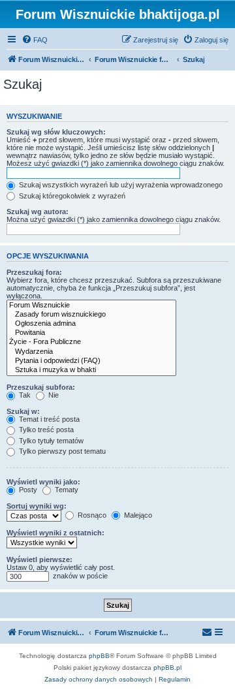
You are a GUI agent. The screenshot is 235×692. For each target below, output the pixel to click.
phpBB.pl (167, 667)
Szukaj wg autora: (38, 211)
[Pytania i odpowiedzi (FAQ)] (91, 361)
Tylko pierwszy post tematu (61, 451)
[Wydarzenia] (91, 351)
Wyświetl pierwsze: (39, 559)
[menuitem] (35, 40)
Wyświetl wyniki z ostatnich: (55, 533)
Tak (24, 395)
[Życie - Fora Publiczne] (91, 342)
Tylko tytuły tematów (50, 441)
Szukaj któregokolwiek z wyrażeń (71, 196)
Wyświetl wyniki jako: (43, 482)
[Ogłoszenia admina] (91, 323)
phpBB (99, 655)
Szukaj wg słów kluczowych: (56, 132)
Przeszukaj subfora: (41, 387)
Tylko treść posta (45, 429)
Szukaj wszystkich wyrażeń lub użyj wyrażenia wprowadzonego (120, 185)
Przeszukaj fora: (34, 272)
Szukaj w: (23, 411)
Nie (52, 395)
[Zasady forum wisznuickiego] (91, 314)
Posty (27, 490)
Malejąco (137, 515)
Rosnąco (91, 515)
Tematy (65, 490)
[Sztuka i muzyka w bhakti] (91, 370)
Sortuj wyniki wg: (37, 506)
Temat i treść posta (48, 419)
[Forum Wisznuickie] (91, 305)
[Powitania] (91, 333)
